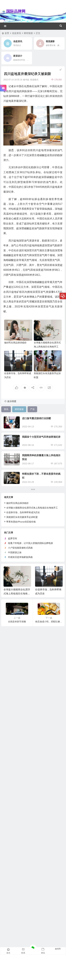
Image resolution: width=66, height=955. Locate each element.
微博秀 (58, 949)
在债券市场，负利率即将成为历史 (23, 512)
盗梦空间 (12, 538)
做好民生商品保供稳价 (15, 342)
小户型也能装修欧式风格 (20, 547)
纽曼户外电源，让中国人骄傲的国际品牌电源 (30, 543)
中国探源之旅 (14, 552)
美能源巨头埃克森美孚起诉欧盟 (22, 517)
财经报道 (28, 33)
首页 (7, 33)
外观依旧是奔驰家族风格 (20, 557)
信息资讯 (16, 33)
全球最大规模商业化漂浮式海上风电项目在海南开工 (32, 507)
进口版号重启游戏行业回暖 (36, 418)
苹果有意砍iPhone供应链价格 (21, 521)
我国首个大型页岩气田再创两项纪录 (41, 436)
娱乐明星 (11, 401)
